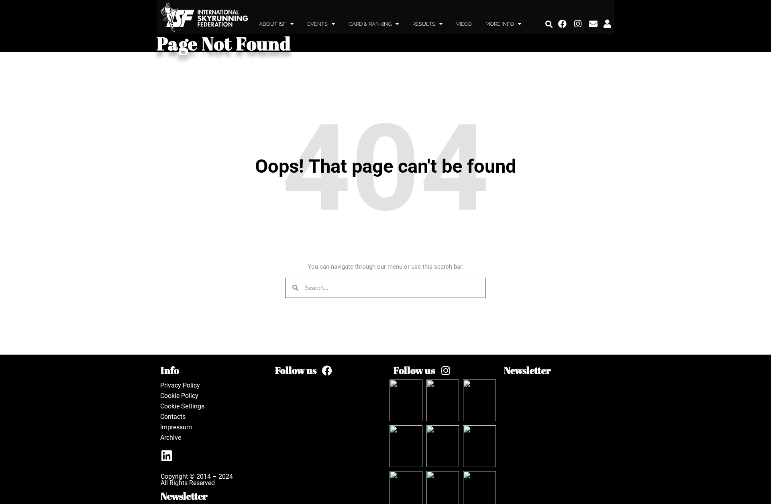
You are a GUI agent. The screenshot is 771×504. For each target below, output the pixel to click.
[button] (549, 24)
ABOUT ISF (272, 24)
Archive (170, 437)
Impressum (176, 427)
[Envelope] (593, 24)
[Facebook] (562, 24)
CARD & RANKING (370, 24)
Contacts (173, 416)
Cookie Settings (182, 406)
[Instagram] (578, 24)
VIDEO (464, 24)
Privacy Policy (180, 385)
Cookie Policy (179, 396)
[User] (607, 24)
